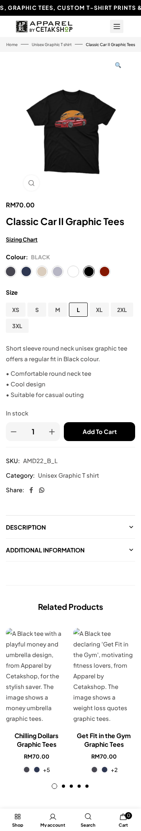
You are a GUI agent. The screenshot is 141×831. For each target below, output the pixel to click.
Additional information (45, 550)
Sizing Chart (22, 239)
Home (12, 44)
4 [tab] (79, 786)
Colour (16, 256)
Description (26, 527)
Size (12, 292)
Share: (15, 489)
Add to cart (100, 431)
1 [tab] (54, 786)
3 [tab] (71, 786)
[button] (118, 65)
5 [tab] (87, 786)
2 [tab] (63, 786)
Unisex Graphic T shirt (52, 44)
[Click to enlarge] (31, 183)
